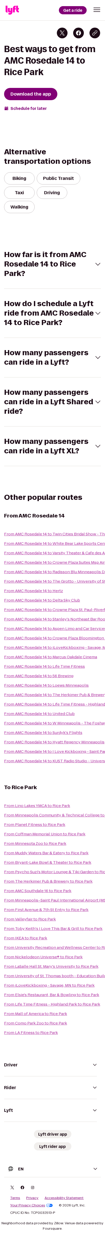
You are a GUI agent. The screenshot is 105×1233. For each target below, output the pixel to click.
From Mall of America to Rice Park (35, 1013)
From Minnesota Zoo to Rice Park (35, 843)
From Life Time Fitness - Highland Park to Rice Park (52, 1004)
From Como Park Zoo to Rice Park (35, 1023)
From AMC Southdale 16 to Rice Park (37, 890)
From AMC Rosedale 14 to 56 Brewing (38, 675)
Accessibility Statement (64, 1198)
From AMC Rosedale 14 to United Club (39, 713)
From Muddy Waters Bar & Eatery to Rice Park (46, 853)
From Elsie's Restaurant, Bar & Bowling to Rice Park (51, 994)
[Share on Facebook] (78, 33)
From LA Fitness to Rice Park (31, 1032)
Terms (15, 1198)
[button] (97, 10)
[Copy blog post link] (95, 33)
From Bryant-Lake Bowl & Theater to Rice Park (47, 862)
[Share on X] (62, 33)
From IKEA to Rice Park (25, 938)
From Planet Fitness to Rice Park (34, 824)
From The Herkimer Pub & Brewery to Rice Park (48, 881)
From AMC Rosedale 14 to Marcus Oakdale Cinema (50, 657)
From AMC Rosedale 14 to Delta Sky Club (42, 600)
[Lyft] (12, 10)
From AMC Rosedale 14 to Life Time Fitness (44, 666)
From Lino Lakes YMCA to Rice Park (37, 805)
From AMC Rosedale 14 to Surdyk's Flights (43, 732)
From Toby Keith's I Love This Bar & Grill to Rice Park (53, 928)
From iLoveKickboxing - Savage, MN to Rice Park (49, 985)
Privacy (32, 1198)
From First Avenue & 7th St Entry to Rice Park (46, 909)
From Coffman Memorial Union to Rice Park (44, 834)
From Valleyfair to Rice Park (30, 919)
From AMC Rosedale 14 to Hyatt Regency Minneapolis (54, 742)
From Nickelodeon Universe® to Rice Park (43, 957)
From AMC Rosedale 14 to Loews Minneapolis (46, 685)
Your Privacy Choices (27, 1205)
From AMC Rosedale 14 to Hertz (33, 590)
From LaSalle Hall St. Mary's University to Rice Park (51, 966)
